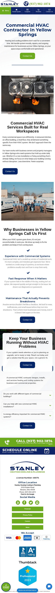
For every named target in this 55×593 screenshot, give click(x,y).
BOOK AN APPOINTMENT (28, 590)
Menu (6, 11)
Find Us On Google (27, 494)
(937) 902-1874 (39, 4)
